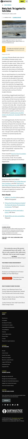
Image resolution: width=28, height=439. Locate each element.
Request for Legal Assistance (8, 340)
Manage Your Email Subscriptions (9, 378)
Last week (5, 57)
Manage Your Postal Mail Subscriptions (10, 381)
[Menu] (26, 1)
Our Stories (7, 5)
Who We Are (4, 318)
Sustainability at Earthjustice (8, 327)
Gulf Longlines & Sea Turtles (12, 238)
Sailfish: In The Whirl (10, 197)
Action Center (5, 353)
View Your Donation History (8, 385)
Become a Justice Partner (7, 359)
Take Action (7, 278)
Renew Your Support (6, 357)
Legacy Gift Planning (6, 362)
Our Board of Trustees (6, 322)
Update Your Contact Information (9, 383)
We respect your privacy (17, 418)
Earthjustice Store (6, 364)
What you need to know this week (11, 286)
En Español (4, 320)
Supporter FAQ (5, 366)
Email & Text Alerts (6, 355)
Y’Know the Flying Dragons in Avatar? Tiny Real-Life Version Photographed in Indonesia (15, 205)
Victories (4, 331)
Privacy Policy (5, 336)
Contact (4, 338)
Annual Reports (5, 329)
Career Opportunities (6, 334)
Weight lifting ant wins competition (14, 216)
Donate (3, 350)
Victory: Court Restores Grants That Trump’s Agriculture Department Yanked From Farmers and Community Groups (13, 291)
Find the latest (10, 50)
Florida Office (17, 17)
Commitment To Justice (7, 325)
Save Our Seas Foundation (18, 153)
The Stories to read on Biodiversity (11, 262)
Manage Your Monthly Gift (7, 376)
